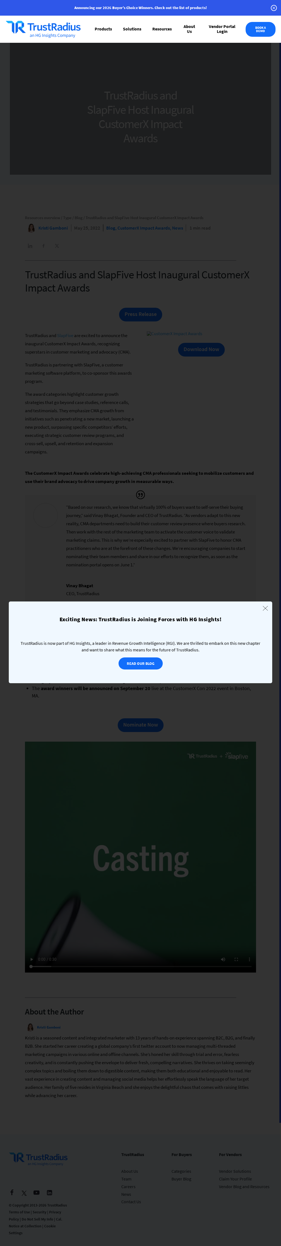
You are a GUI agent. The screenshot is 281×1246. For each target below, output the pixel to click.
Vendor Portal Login (222, 29)
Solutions (132, 29)
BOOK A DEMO (260, 29)
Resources (162, 29)
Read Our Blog (140, 663)
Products (103, 29)
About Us (189, 29)
